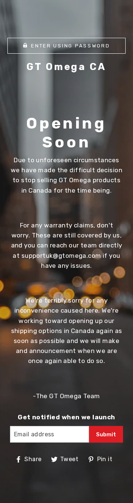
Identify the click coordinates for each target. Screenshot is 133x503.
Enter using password (70, 46)
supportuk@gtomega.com (61, 255)
